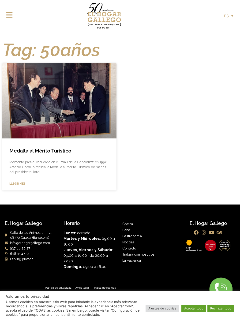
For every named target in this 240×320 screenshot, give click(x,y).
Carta (126, 230)
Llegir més (17, 183)
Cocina (127, 224)
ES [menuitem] (226, 16)
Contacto (129, 248)
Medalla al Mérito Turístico (40, 151)
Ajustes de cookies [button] (162, 308)
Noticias (128, 242)
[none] (229, 15)
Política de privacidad (58, 287)
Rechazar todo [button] (220, 308)
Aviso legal (82, 287)
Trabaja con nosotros (138, 254)
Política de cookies (104, 287)
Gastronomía (132, 236)
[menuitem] (229, 15)
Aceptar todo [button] (193, 308)
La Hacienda (131, 260)
